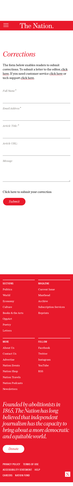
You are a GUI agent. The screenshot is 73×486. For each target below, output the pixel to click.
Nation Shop (10, 371)
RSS (40, 371)
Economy (8, 301)
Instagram (44, 359)
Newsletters (10, 389)
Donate (13, 449)
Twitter (43, 353)
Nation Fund (22, 475)
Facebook (44, 347)
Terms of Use (31, 464)
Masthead (44, 295)
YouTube (43, 365)
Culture (7, 307)
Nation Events (11, 365)
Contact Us (9, 353)
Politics (7, 289)
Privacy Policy (11, 464)
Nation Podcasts (13, 383)
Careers (7, 475)
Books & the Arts (13, 313)
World (6, 295)
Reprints (43, 313)
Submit (14, 201)
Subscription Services (51, 307)
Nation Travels (12, 377)
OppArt (7, 318)
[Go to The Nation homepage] (36, 25)
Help (37, 469)
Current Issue (46, 289)
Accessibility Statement (17, 469)
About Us (8, 347)
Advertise (8, 359)
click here (56, 74)
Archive (43, 301)
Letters (7, 330)
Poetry (7, 324)
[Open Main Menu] (5, 25)
